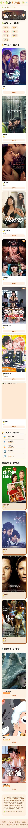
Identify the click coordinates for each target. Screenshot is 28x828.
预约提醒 (14, 695)
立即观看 (6, 17)
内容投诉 (24, 822)
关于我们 (4, 822)
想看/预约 (14, 92)
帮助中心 (10, 822)
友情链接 (17, 822)
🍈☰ (2, 2)
